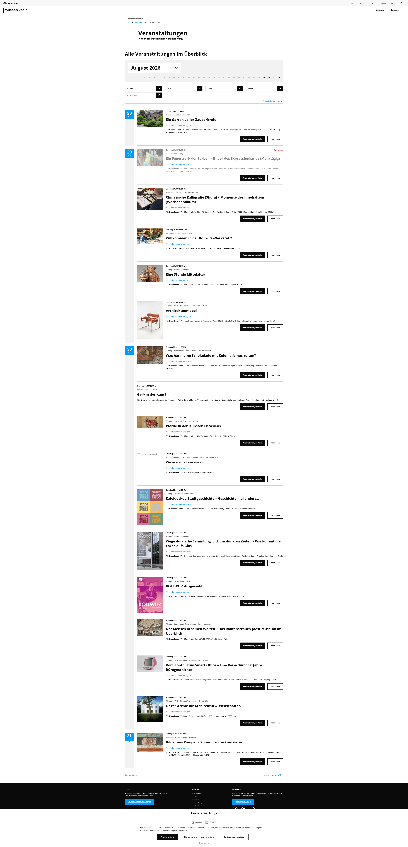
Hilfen (354, 3)
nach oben (275, 139)
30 (273, 77)
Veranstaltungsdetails (252, 139)
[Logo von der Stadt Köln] (10, 3)
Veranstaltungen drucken (273, 101)
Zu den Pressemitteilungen (139, 802)
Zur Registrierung (243, 802)
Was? (210, 88)
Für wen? (130, 88)
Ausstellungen (198, 803)
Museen (196, 800)
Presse (362, 3)
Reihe (250, 88)
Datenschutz (204, 843)
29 (268, 77)
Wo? (169, 88)
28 (263, 77)
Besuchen (139, 22)
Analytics (212, 822)
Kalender (196, 806)
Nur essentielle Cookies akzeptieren (199, 837)
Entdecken (197, 797)
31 (278, 77)
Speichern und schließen (234, 837)
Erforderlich (199, 822)
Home (127, 22)
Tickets (372, 3)
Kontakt (383, 3)
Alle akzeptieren (167, 837)
